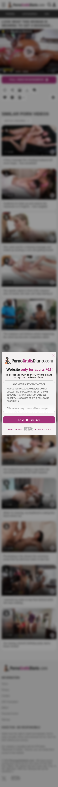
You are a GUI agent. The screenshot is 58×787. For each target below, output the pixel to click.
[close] (53, 355)
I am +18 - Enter (29, 419)
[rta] (28, 430)
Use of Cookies (14, 429)
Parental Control (43, 429)
